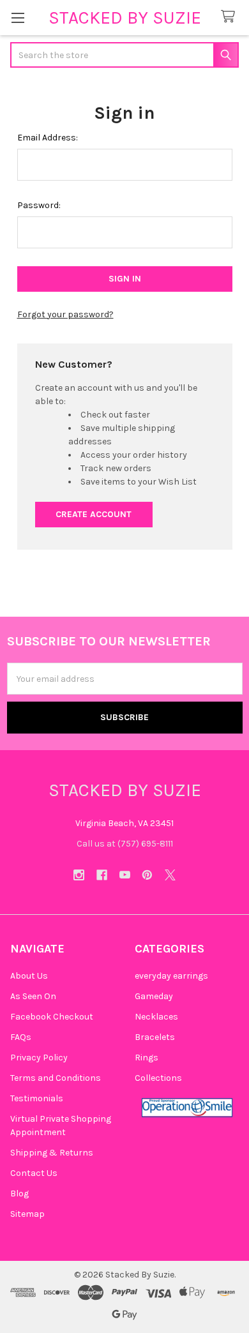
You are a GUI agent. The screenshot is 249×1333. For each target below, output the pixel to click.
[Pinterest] (147, 875)
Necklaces (156, 1016)
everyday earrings (171, 975)
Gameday (154, 996)
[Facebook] (102, 875)
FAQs (20, 1037)
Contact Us (33, 1173)
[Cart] (230, 17)
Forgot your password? (65, 314)
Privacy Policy (39, 1057)
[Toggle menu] (17, 17)
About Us (29, 975)
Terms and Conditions (55, 1078)
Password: (39, 205)
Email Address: (47, 137)
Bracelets (155, 1037)
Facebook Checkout (51, 1016)
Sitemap (27, 1214)
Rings (146, 1057)
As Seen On (33, 996)
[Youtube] (125, 875)
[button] (187, 1107)
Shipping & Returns (51, 1152)
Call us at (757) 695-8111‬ (125, 843)
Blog (19, 1193)
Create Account (94, 514)
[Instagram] (79, 875)
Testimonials (36, 1098)
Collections (158, 1078)
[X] (170, 875)
